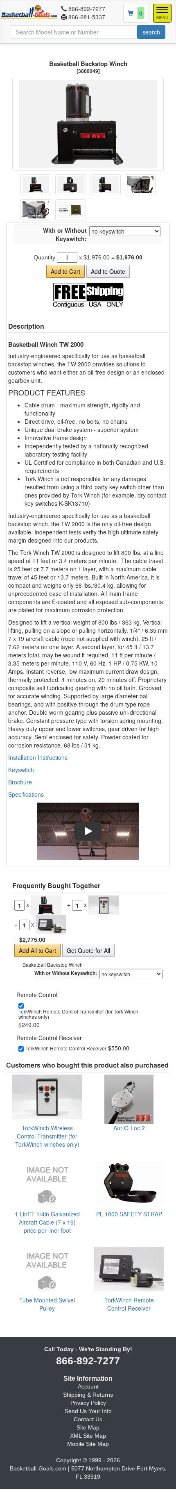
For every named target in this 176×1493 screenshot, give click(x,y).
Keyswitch (21, 770)
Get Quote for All (88, 950)
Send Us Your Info (88, 1411)
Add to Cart (65, 271)
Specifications (26, 794)
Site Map (88, 1427)
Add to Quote (108, 271)
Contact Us (88, 1419)
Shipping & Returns (88, 1394)
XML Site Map (88, 1435)
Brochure (20, 782)
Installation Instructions (38, 757)
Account (88, 1386)
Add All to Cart (37, 950)
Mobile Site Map (88, 1444)
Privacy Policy (88, 1403)
